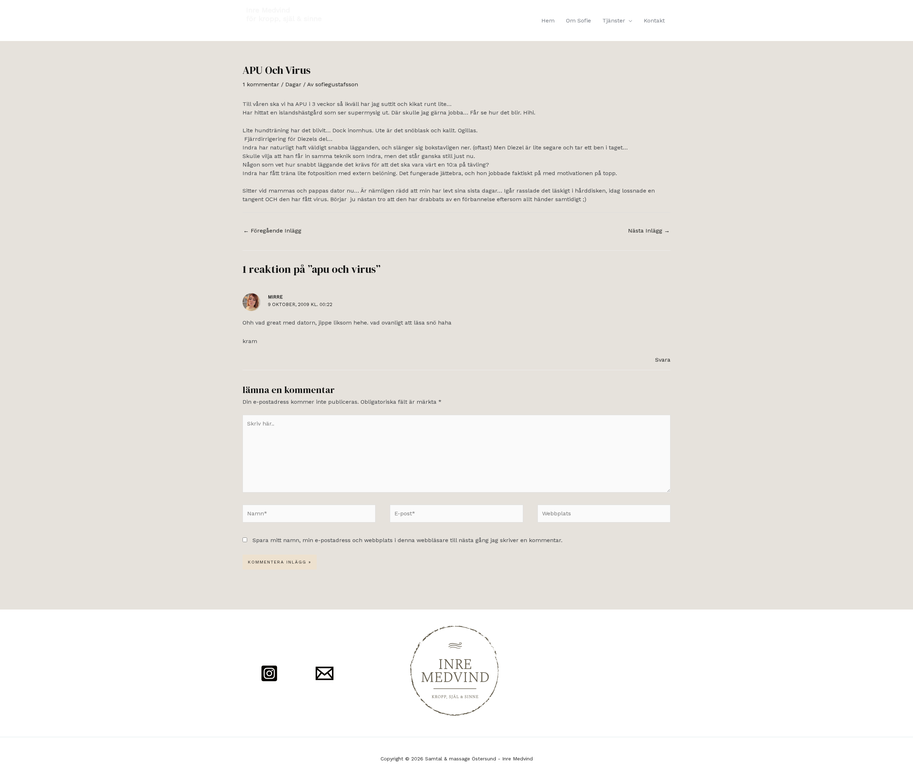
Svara (662, 359)
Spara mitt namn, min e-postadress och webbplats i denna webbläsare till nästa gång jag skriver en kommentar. (407, 540)
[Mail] (324, 673)
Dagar (293, 84)
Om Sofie (578, 20)
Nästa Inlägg (649, 230)
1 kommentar (261, 84)
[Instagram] (269, 673)
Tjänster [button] (613, 20)
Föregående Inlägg (272, 230)
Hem (548, 20)
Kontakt (654, 20)
